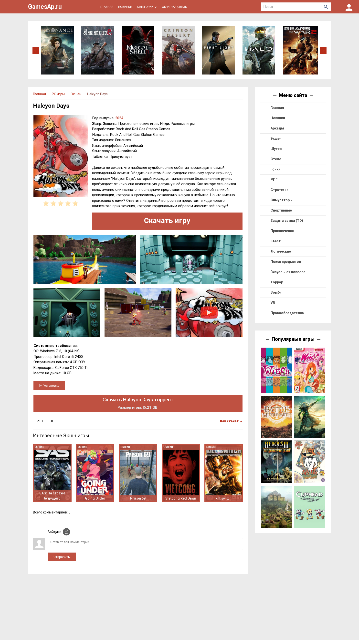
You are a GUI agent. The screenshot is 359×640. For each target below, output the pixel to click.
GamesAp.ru (45, 6)
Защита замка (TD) (287, 221)
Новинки (278, 118)
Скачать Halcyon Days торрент (138, 403)
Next (323, 50)
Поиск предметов (286, 262)
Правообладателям (288, 313)
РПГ (274, 179)
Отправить (61, 557)
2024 (119, 118)
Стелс (276, 159)
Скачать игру (167, 220)
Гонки (275, 169)
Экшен (276, 138)
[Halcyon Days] (60, 156)
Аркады (277, 128)
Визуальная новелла (288, 272)
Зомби (276, 292)
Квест (276, 241)
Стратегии (279, 190)
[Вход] (349, 6)
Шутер (276, 149)
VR (273, 303)
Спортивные (281, 210)
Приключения (282, 231)
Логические (281, 251)
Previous (35, 50)
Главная (277, 108)
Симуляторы (282, 200)
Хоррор (277, 282)
